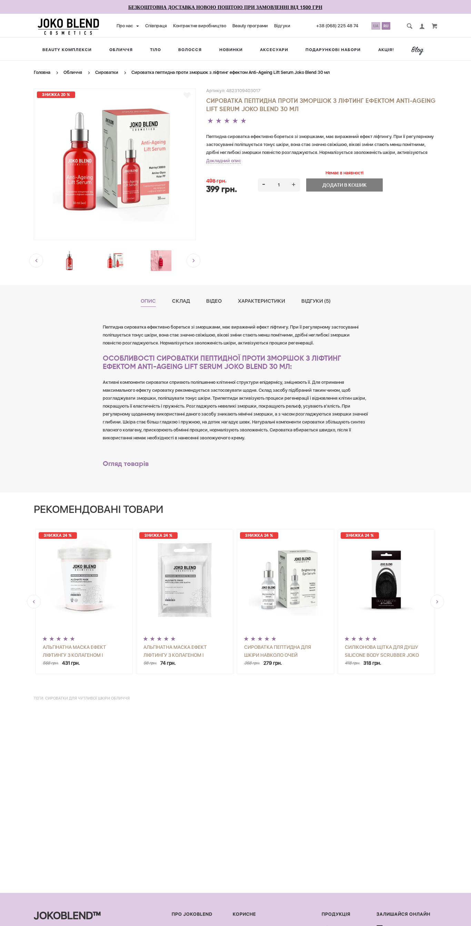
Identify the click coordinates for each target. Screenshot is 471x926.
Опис (148, 301)
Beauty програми (250, 25)
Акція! (386, 49)
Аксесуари (274, 49)
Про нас (125, 25)
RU (386, 26)
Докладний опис (223, 160)
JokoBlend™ (67, 915)
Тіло (155, 49)
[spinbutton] (279, 185)
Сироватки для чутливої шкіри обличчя (87, 698)
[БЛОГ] (420, 51)
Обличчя (121, 49)
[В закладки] (187, 95)
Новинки (231, 49)
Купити (108, 660)
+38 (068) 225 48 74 (337, 25)
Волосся (190, 49)
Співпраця (156, 25)
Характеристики (261, 301)
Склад (181, 301)
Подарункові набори (333, 49)
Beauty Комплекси (67, 49)
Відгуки (282, 25)
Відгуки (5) (316, 301)
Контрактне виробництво (199, 25)
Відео (214, 301)
